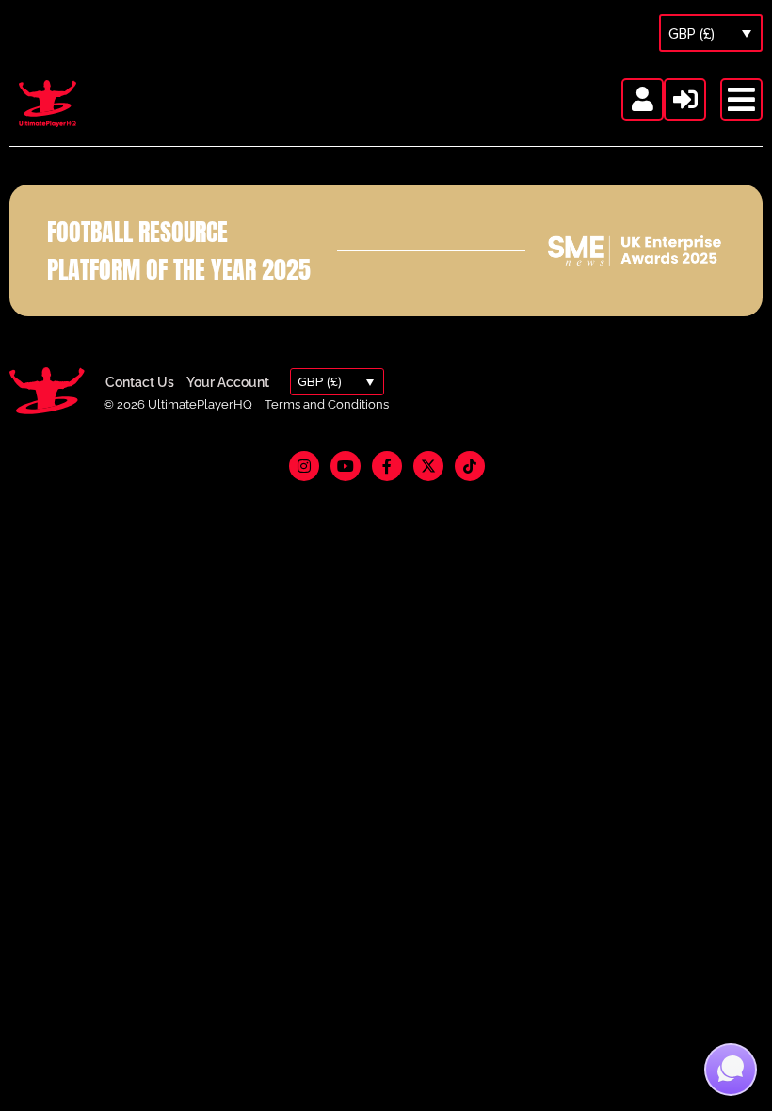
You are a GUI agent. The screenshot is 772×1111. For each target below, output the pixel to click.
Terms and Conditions (327, 404)
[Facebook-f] (387, 466)
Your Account (227, 382)
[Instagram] (304, 466)
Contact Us (139, 382)
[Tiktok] (470, 466)
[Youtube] (345, 466)
